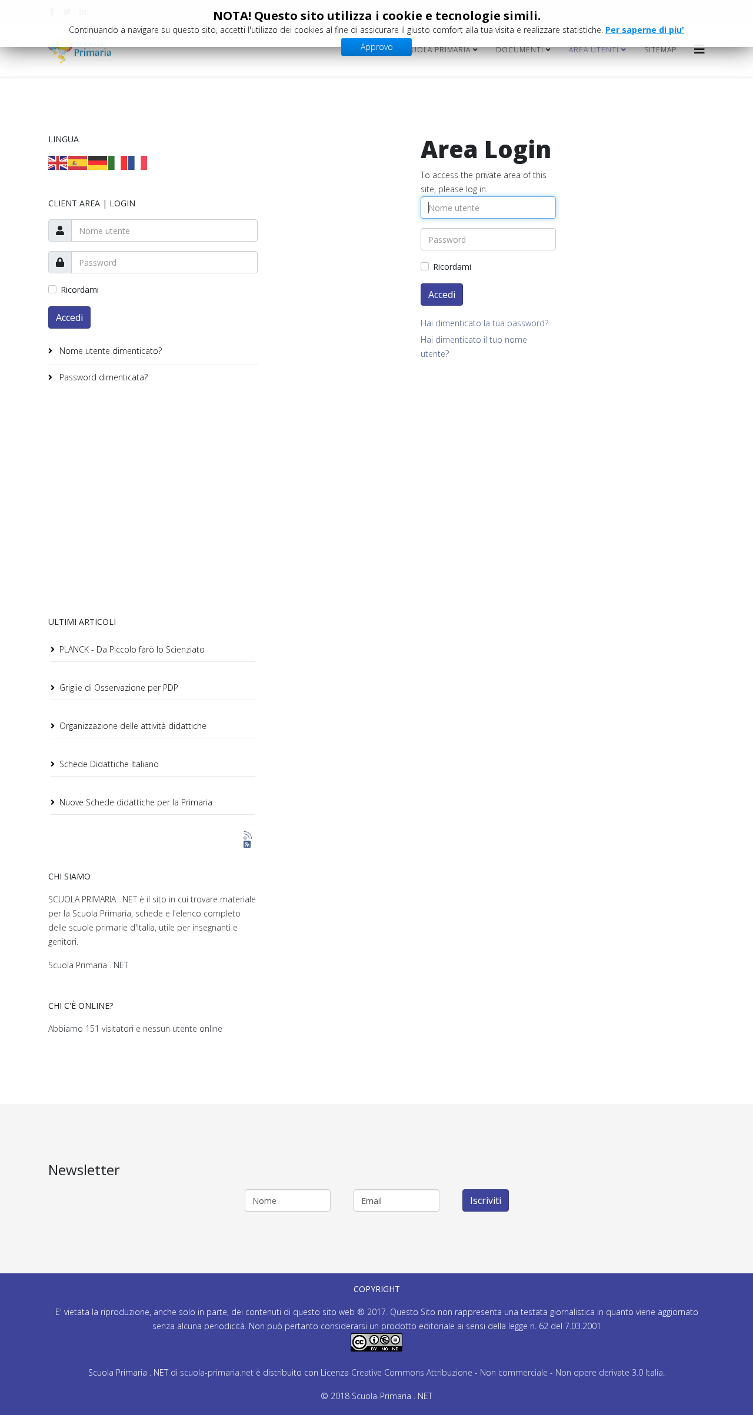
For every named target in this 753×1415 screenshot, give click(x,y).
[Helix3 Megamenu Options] (699, 49)
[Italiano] (118, 162)
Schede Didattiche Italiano (109, 764)
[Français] (138, 162)
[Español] (78, 162)
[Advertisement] (147, 502)
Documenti (520, 50)
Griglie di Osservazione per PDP (118, 687)
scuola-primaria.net (216, 1372)
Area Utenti (594, 50)
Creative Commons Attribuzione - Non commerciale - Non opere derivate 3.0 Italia (507, 1372)
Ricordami (80, 289)
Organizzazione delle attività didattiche (132, 725)
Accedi (69, 317)
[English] (58, 162)
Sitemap (660, 50)
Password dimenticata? (102, 377)
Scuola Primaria (436, 50)
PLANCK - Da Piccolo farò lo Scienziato (132, 649)
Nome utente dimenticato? (109, 350)
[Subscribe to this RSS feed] (248, 836)
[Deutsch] (98, 162)
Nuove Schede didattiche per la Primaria (135, 802)
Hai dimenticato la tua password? (484, 323)
